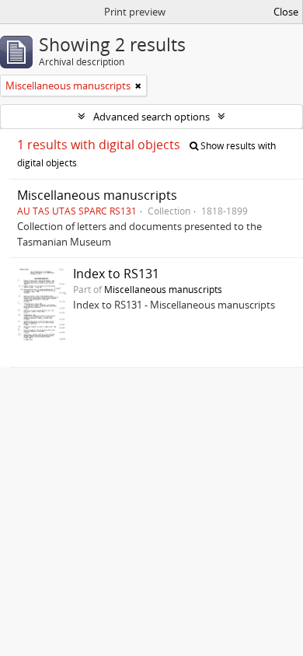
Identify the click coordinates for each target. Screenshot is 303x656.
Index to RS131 (116, 273)
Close (285, 12)
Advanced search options (151, 117)
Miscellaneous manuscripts (97, 195)
